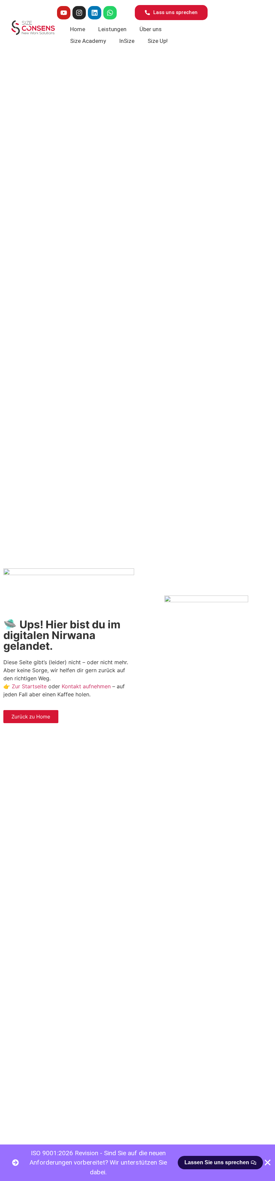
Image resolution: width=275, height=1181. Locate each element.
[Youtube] (63, 12)
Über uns (151, 29)
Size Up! (158, 41)
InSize (126, 41)
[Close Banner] (268, 1163)
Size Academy (88, 41)
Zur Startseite (29, 686)
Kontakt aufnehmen (86, 686)
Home (77, 29)
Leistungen (112, 29)
